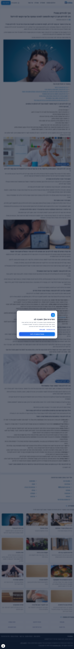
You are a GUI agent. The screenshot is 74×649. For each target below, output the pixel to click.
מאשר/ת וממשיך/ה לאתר (37, 334)
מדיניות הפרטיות (50, 329)
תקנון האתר (42, 329)
